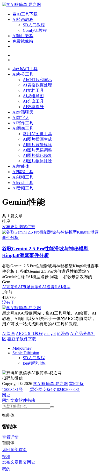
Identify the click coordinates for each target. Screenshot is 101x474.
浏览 (23, 226)
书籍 (31, 400)
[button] (6, 395)
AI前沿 (8, 287)
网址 (6, 400)
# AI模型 (62, 287)
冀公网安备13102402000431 (55, 389)
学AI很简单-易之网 (50, 383)
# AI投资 (47, 287)
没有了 (8, 302)
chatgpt (50, 333)
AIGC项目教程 (29, 333)
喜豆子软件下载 (21, 339)
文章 (14, 400)
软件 (23, 400)
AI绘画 (8, 333)
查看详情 (10, 437)
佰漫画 (63, 333)
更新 (14, 226)
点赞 (31, 226)
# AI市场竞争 (27, 287)
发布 (6, 226)
